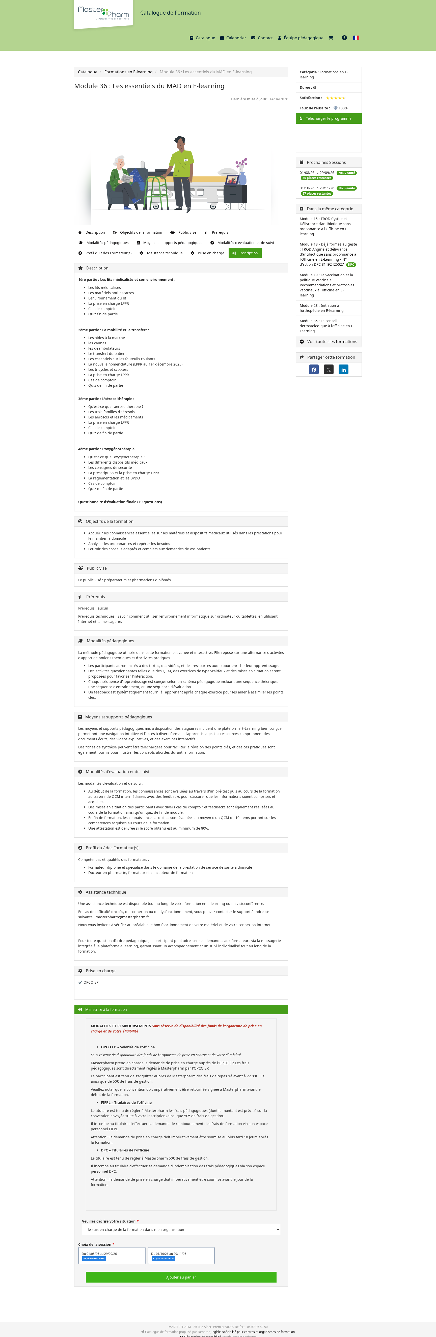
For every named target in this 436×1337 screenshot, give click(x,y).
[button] (356, 37)
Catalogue (205, 38)
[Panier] (332, 37)
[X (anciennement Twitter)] (329, 369)
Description (95, 232)
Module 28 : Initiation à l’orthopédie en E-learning (322, 308)
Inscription (248, 253)
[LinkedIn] (343, 369)
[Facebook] (314, 369)
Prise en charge (210, 253)
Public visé (186, 232)
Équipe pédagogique (303, 38)
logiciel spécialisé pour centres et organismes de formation (253, 1332)
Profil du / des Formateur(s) (108, 253)
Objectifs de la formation (140, 232)
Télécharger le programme (328, 118)
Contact (265, 38)
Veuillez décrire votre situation (108, 1221)
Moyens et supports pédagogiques (172, 242)
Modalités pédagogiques (107, 242)
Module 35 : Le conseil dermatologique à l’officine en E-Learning (327, 325)
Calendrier (236, 38)
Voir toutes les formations (331, 341)
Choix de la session (94, 1244)
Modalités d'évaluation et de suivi (245, 242)
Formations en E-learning (128, 72)
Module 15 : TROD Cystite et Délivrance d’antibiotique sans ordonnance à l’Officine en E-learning (325, 226)
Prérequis (219, 232)
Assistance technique (164, 253)
